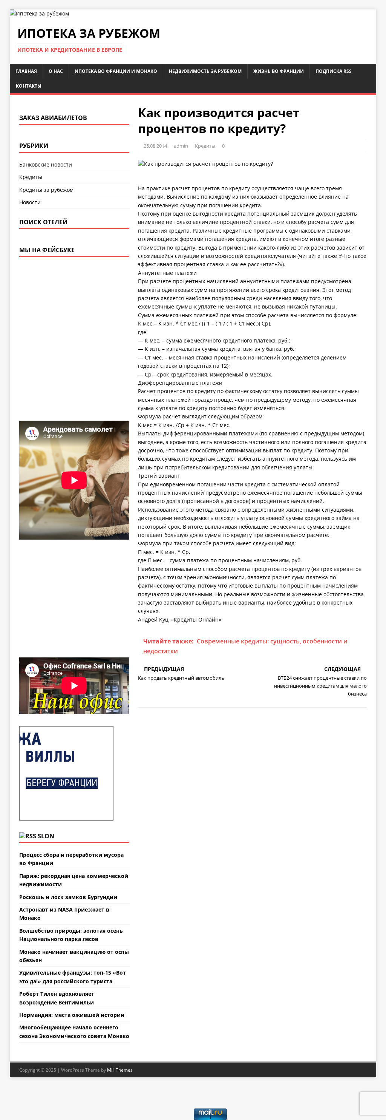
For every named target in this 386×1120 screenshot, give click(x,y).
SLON (46, 836)
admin (181, 145)
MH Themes (120, 1070)
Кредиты (205, 145)
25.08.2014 (155, 145)
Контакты (28, 86)
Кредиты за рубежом (46, 189)
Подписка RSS (334, 71)
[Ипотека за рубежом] (39, 13)
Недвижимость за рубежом (205, 71)
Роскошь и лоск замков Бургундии (68, 897)
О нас (56, 71)
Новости (30, 202)
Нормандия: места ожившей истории (71, 1014)
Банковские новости (45, 164)
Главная (26, 71)
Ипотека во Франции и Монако (116, 71)
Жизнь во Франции (278, 71)
